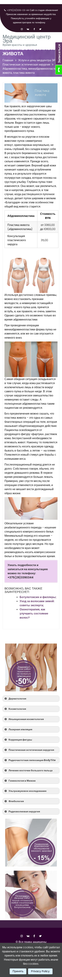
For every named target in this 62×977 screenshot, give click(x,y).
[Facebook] (34, 27)
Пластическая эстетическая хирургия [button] (31, 750)
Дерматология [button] (17, 698)
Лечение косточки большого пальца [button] (31, 770)
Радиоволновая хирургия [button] (24, 811)
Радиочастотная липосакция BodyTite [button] (32, 760)
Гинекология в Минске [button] (22, 780)
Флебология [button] (16, 801)
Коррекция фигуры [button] (20, 739)
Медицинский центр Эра (27, 38)
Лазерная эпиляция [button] (20, 729)
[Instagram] (21, 27)
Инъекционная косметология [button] (26, 719)
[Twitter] (40, 27)
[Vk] (28, 27)
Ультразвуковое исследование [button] (27, 791)
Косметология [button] (17, 709)
